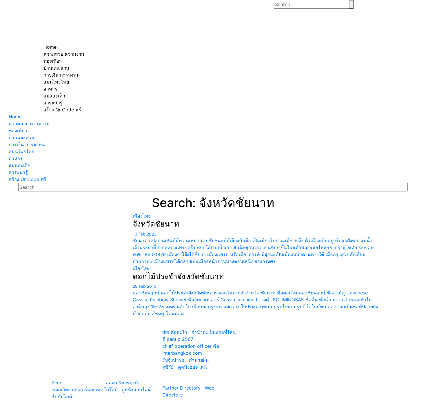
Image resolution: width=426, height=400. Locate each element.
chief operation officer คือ (190, 346)
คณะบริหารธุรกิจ (123, 382)
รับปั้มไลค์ (62, 396)
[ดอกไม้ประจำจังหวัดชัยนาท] (85, 268)
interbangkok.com (182, 353)
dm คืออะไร (174, 332)
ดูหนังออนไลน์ (136, 389)
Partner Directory (181, 388)
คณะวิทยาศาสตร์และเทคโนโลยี (84, 389)
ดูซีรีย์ (168, 367)
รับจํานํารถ (173, 360)
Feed (57, 382)
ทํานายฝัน (199, 360)
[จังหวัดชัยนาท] (85, 215)
